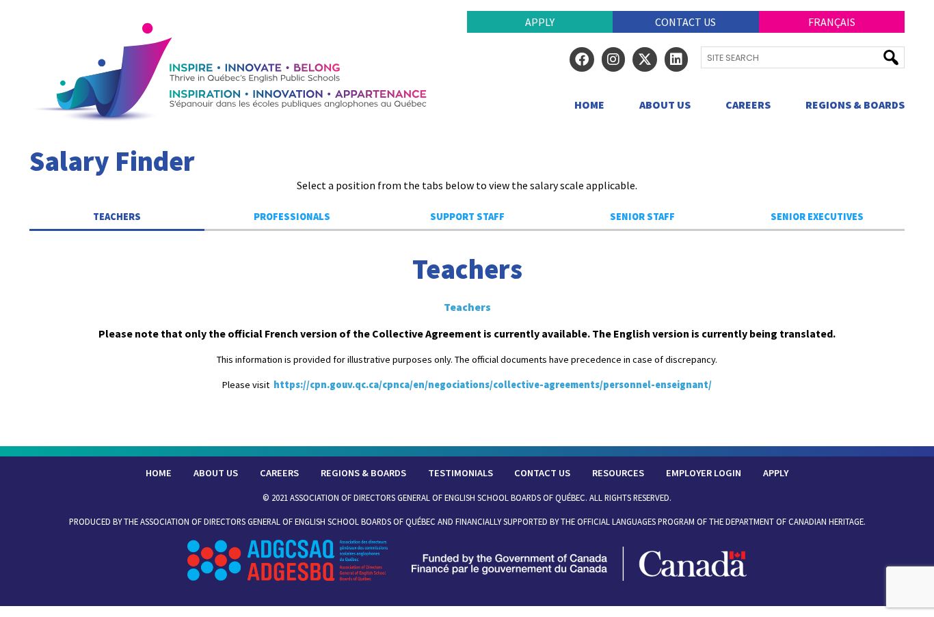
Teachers (117, 216)
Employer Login (703, 473)
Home (589, 104)
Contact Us (685, 22)
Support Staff (467, 216)
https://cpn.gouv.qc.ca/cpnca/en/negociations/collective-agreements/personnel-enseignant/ (492, 385)
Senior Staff (642, 216)
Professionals (292, 216)
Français (831, 22)
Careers (748, 104)
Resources (618, 473)
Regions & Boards (855, 104)
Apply (540, 22)
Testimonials (460, 473)
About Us (665, 104)
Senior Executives (817, 216)
